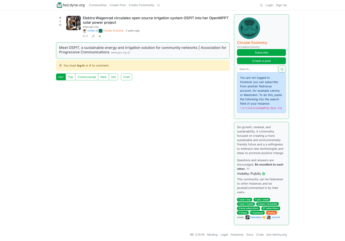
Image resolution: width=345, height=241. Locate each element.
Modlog (271, 212)
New (103, 77)
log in (81, 65)
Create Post (118, 5)
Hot (60, 77)
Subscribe (261, 52)
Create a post (261, 61)
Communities (98, 5)
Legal (224, 234)
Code (260, 234)
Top (70, 77)
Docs (249, 234)
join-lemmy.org (276, 234)
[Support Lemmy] (158, 5)
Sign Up (281, 5)
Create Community (141, 5)
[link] (93, 36)
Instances (237, 234)
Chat (126, 77)
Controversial (87, 77)
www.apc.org (90, 26)
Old (113, 77)
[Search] (261, 5)
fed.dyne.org (74, 5)
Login (269, 5)
